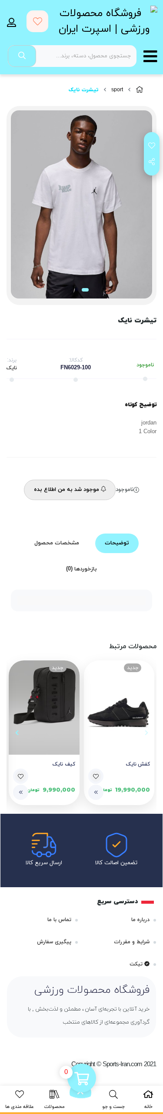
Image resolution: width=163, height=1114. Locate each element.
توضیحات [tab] (117, 543)
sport (117, 89)
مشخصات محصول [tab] (56, 543)
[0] (81, 1078)
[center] (22, 56)
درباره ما (140, 919)
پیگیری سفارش (54, 941)
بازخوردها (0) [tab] (81, 569)
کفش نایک (138, 764)
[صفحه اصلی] (139, 90)
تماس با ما (59, 919)
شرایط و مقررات (132, 941)
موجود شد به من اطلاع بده (67, 490)
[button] (146, 732)
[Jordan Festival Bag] (44, 707)
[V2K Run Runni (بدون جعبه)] (119, 707)
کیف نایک (64, 764)
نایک (12, 368)
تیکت (137, 964)
